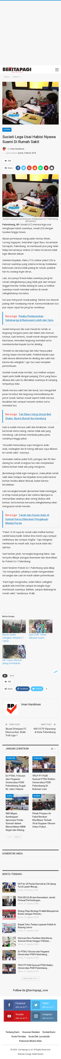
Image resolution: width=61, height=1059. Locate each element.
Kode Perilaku (19, 1036)
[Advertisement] (30, 33)
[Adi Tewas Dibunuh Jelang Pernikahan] (14, 652)
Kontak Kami (49, 1032)
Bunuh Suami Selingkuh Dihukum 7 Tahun (12, 637)
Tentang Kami (13, 1032)
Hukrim (6, 129)
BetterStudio (37, 1054)
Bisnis (9, 796)
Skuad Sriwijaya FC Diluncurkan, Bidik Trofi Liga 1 (15, 732)
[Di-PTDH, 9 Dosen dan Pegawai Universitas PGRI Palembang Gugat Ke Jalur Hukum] (17, 764)
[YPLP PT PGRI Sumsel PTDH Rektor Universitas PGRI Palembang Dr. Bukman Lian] (43, 764)
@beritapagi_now (37, 990)
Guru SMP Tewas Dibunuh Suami (37, 636)
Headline (11, 758)
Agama (36, 796)
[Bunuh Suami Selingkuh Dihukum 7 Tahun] (14, 626)
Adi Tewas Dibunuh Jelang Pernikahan (12, 662)
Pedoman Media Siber (30, 1041)
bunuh (12, 676)
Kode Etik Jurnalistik (39, 1036)
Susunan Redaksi (31, 1032)
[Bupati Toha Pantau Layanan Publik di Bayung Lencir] (9, 928)
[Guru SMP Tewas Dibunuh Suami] (40, 626)
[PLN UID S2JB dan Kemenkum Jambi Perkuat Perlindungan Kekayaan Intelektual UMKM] (9, 901)
